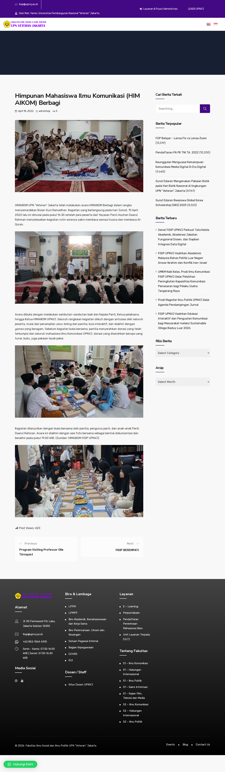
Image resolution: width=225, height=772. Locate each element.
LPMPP (73, 612)
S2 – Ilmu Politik (132, 721)
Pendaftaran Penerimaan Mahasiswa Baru (133, 624)
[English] (209, 24)
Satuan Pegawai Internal (83, 641)
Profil (86, 24)
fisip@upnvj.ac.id (28, 4)
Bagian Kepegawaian (81, 647)
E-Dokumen (144, 24)
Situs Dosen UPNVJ (81, 684)
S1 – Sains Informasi (135, 687)
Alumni (131, 24)
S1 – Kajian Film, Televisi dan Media (134, 696)
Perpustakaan (131, 612)
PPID (200, 24)
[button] (20, 764)
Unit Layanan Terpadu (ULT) (136, 637)
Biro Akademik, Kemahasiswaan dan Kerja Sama (87, 621)
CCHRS (73, 654)
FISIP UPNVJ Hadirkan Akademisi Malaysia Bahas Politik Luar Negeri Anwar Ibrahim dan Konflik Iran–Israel (182, 258)
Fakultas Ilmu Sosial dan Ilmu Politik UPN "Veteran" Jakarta (60, 745)
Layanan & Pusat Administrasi (160, 8)
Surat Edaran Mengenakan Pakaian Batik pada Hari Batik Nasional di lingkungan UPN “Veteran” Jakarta (182, 185)
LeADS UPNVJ (196, 8)
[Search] (205, 108)
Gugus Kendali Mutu (178, 24)
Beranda (75, 24)
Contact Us (203, 744)
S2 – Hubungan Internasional (132, 713)
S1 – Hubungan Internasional (132, 672)
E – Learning (130, 606)
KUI (71, 660)
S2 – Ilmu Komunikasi (135, 704)
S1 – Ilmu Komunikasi (135, 663)
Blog (185, 744)
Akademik (98, 24)
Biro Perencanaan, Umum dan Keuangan (86, 632)
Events (170, 744)
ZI (193, 24)
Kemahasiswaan (115, 24)
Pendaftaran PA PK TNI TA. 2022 (177, 152)
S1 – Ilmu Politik (132, 680)
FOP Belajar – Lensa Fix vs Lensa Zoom (181, 138)
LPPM (72, 606)
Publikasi (159, 24)
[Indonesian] (216, 24)
